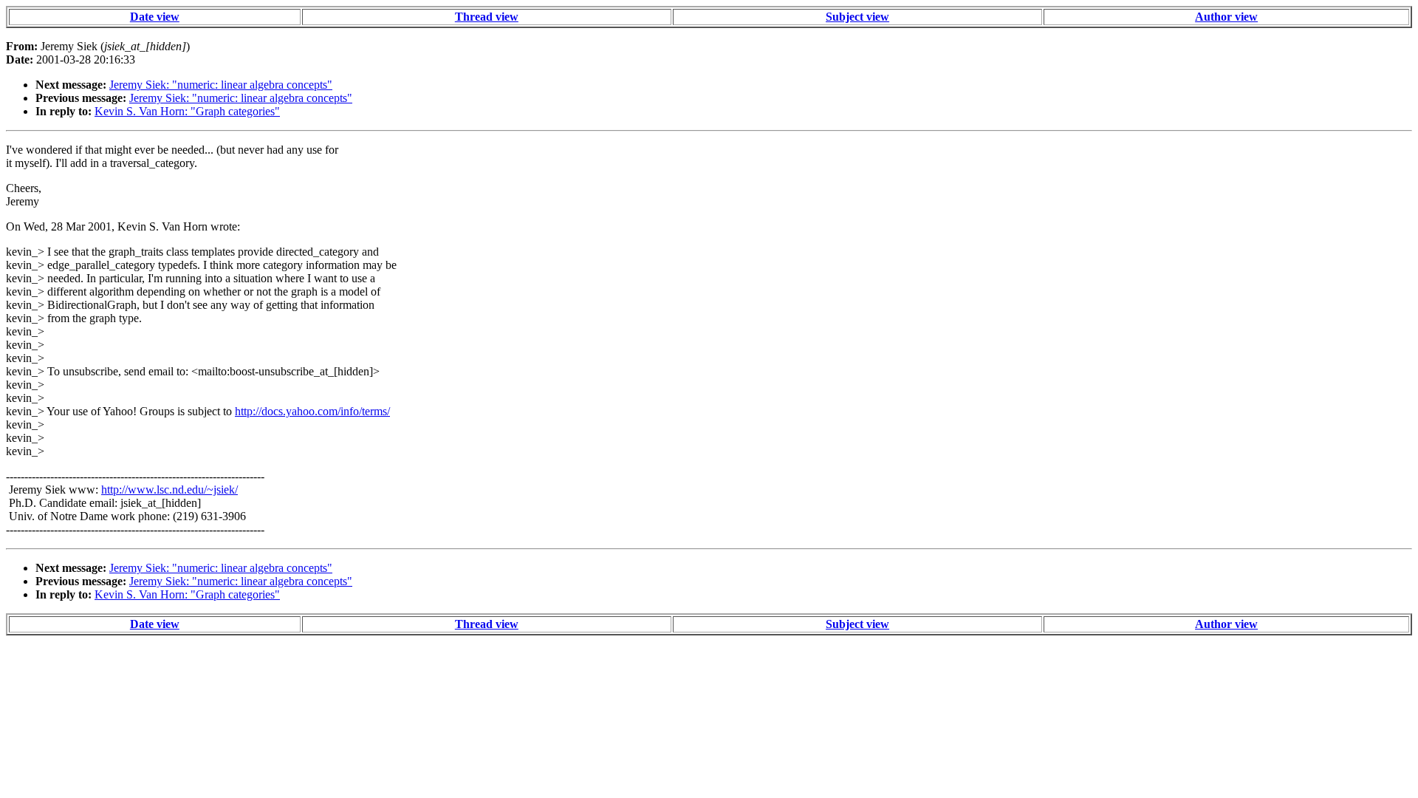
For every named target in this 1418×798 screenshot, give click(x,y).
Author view (1226, 16)
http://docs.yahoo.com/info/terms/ (312, 411)
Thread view (486, 16)
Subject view (857, 16)
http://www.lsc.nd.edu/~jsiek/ (169, 489)
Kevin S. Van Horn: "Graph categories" (187, 111)
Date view (154, 16)
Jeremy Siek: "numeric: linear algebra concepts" (220, 84)
